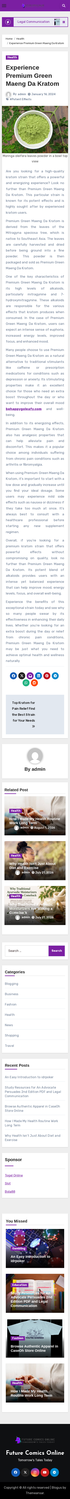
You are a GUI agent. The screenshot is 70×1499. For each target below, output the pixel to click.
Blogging (11, 984)
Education (19, 1285)
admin (22, 94)
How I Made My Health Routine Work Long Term (34, 821)
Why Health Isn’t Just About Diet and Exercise (32, 866)
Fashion (11, 1004)
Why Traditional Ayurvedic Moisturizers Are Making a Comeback (31, 908)
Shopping (12, 1035)
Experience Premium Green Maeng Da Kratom (32, 75)
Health (12, 57)
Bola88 (10, 1191)
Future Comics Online (35, 1453)
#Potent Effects (21, 99)
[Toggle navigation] (4, 5)
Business (11, 994)
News (9, 1025)
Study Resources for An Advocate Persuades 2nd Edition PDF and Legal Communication (33, 1092)
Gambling (18, 1248)
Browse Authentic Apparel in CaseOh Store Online (34, 1348)
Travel (9, 1046)
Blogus (57, 1487)
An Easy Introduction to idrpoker (29, 1077)
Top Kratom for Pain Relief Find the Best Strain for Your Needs (23, 711)
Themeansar (35, 1493)
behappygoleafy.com (24, 409)
